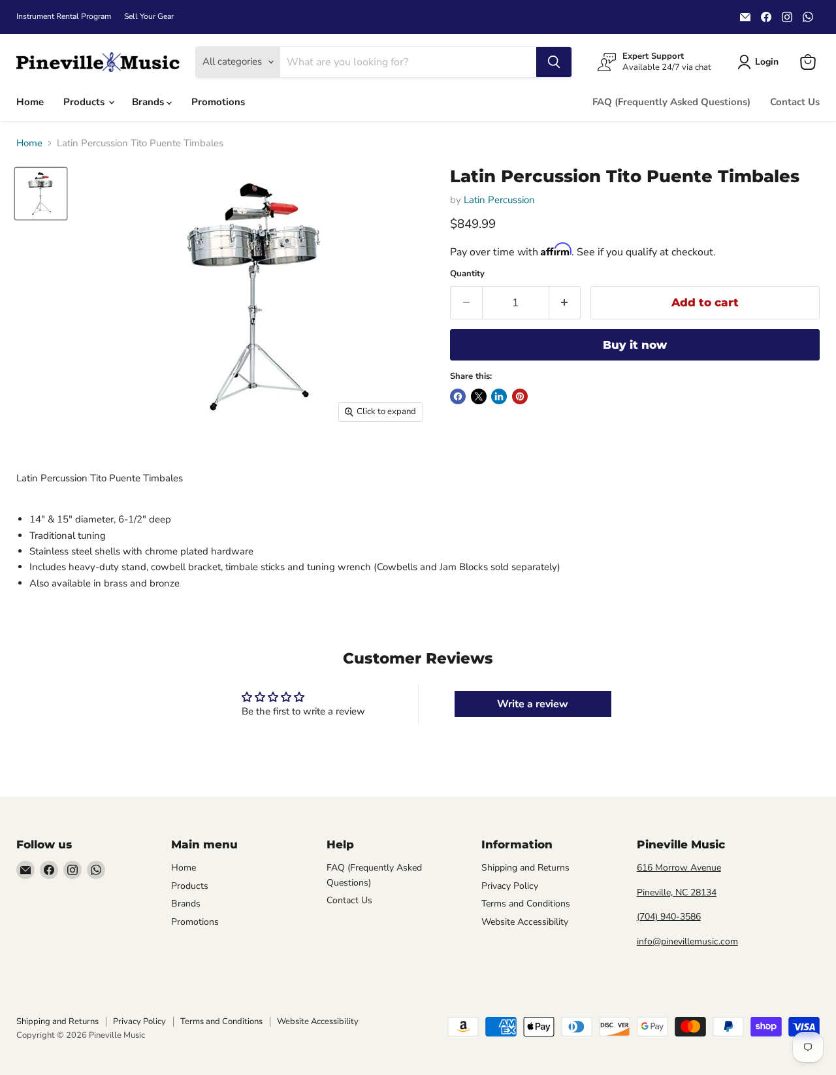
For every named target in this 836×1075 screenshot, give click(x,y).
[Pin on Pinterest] (520, 396)
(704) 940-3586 (669, 916)
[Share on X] (479, 396)
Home (30, 101)
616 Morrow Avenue (679, 867)
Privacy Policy (509, 886)
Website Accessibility (524, 922)
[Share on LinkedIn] (499, 396)
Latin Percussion (499, 199)
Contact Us (795, 101)
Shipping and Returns (525, 867)
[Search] (553, 62)
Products (85, 101)
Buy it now (635, 344)
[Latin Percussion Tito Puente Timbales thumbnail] (41, 193)
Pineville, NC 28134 (676, 892)
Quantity (467, 274)
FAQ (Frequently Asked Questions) (671, 101)
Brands (149, 101)
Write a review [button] (532, 704)
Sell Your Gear (149, 16)
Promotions (218, 101)
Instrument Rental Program (63, 16)
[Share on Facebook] (458, 396)
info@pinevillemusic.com (687, 941)
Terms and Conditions (525, 903)
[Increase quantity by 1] (565, 302)
